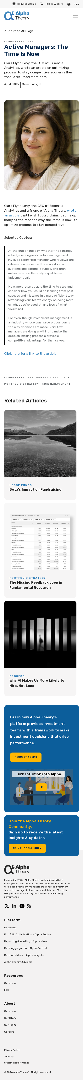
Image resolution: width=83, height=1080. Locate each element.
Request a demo (26, 757)
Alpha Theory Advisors (18, 961)
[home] (16, 15)
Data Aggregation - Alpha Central (25, 948)
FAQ (6, 989)
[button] (75, 15)
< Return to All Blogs (18, 31)
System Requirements (16, 1062)
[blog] (40, 455)
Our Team (10, 1024)
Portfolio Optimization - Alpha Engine (27, 934)
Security (9, 1056)
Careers (9, 1031)
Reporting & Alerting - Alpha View (25, 941)
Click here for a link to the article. (31, 353)
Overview (10, 927)
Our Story (10, 1017)
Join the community (27, 848)
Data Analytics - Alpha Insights (24, 955)
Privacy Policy (12, 1050)
